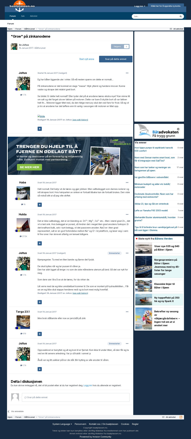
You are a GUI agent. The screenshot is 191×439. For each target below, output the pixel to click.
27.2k (24, 236)
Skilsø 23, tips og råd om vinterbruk (152, 204)
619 (24, 333)
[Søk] (180, 16)
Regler (135, 424)
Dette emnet (167, 16)
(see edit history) (80, 119)
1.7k (24, 95)
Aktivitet (33, 16)
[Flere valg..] (127, 73)
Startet (48, 73)
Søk (23, 16)
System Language (62, 424)
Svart (47, 182)
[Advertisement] (156, 76)
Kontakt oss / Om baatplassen (103, 424)
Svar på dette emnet (115, 59)
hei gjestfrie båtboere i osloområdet (151, 177)
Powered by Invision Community (95, 436)
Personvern (80, 424)
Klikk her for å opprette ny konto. (166, 6)
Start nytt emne (86, 59)
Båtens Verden (164, 238)
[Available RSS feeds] (181, 417)
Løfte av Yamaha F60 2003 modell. (151, 210)
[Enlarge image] (41, 116)
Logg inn (139, 6)
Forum (13, 16)
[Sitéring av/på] (40, 129)
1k (24, 204)
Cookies (125, 424)
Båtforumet (40, 48)
